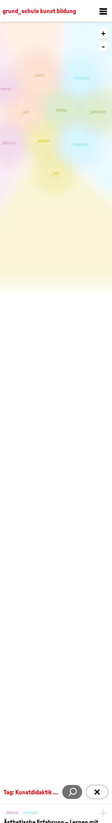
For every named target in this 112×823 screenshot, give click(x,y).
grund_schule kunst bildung (39, 10)
